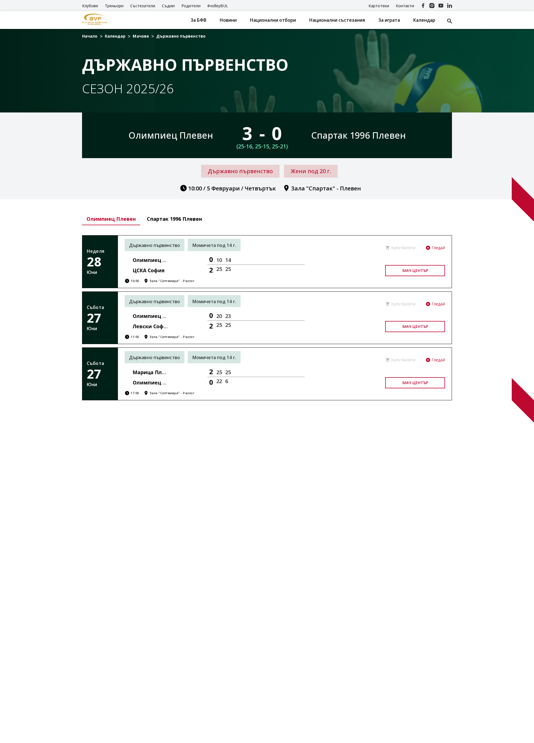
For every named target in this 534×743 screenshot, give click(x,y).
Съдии (168, 5)
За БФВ (198, 20)
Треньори (114, 5)
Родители (191, 5)
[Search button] (449, 21)
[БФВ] (94, 20)
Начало (90, 36)
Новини (228, 20)
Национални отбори (273, 20)
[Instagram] (431, 5)
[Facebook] (423, 5)
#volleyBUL (217, 5)
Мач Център (415, 270)
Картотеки (379, 5)
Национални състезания (337, 20)
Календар (424, 20)
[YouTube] (440, 5)
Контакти (405, 5)
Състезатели (142, 5)
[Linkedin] (449, 5)
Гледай (438, 247)
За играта (389, 20)
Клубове (90, 5)
